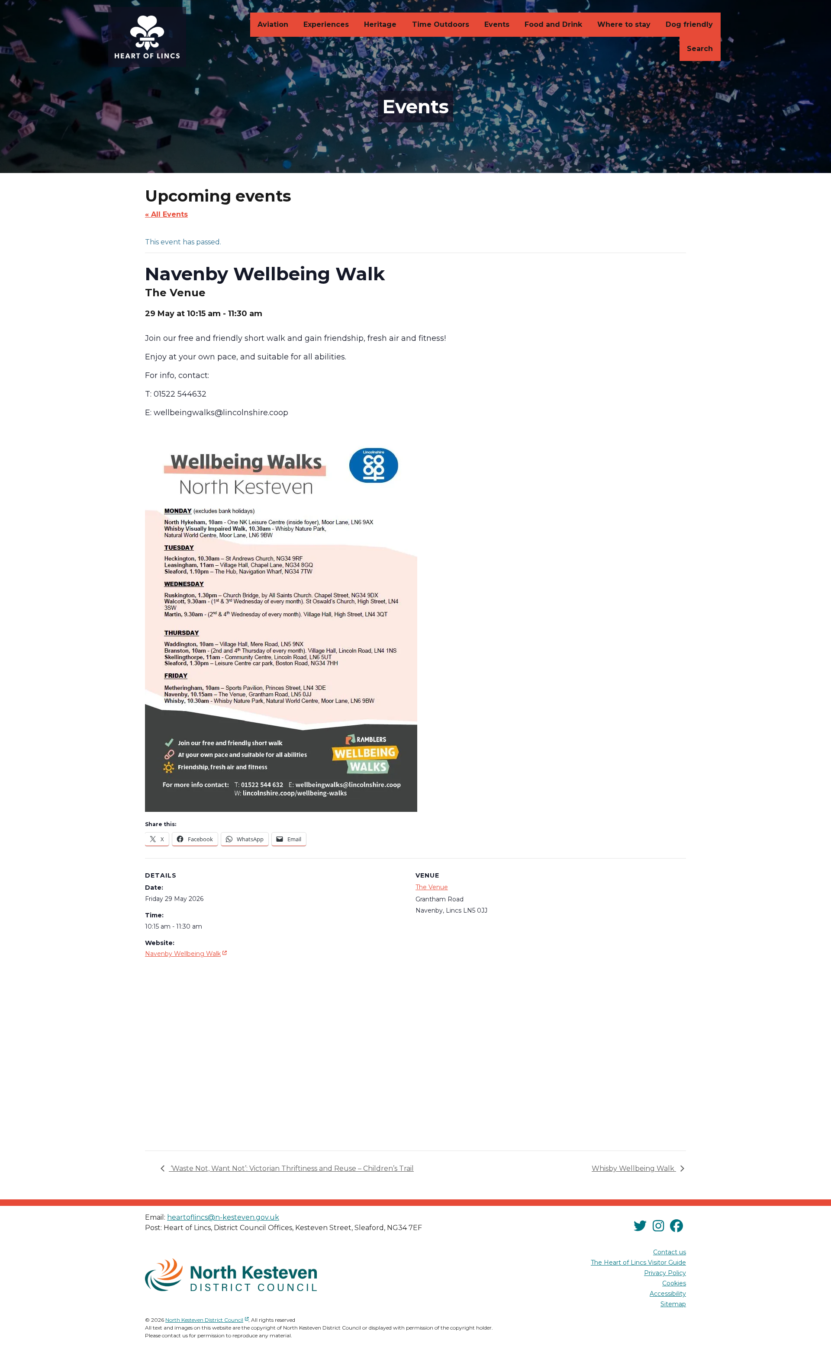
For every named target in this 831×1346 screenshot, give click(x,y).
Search (700, 49)
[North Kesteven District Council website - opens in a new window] (231, 1274)
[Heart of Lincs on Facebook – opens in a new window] (676, 1226)
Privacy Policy (665, 1273)
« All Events (166, 214)
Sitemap (673, 1304)
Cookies (674, 1283)
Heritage (380, 24)
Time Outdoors (440, 24)
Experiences (326, 24)
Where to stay (624, 24)
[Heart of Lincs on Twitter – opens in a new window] (640, 1226)
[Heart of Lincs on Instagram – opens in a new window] (658, 1226)
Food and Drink (553, 24)
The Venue (432, 887)
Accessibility (668, 1294)
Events (496, 24)
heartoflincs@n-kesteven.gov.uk (223, 1217)
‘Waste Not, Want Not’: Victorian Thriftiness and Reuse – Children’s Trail (291, 1168)
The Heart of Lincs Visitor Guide (638, 1262)
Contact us (669, 1252)
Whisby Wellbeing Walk (634, 1168)
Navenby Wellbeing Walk (187, 953)
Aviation (273, 24)
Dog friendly (689, 24)
